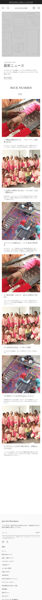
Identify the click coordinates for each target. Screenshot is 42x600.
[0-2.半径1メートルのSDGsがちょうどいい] (21, 374)
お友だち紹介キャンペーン (10, 579)
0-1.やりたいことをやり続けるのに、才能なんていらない (21, 447)
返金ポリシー (6, 592)
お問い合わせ (6, 572)
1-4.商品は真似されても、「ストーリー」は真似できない (21, 141)
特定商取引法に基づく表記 (10, 585)
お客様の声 (5, 575)
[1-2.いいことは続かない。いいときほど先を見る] (21, 221)
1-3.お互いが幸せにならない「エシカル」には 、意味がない (21, 191)
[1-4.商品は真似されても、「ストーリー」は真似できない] (21, 118)
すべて (20, 93)
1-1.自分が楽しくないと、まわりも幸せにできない (21, 296)
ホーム (4, 551)
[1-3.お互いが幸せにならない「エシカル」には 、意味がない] (21, 169)
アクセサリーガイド (8, 561)
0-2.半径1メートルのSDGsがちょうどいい (19, 396)
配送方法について (7, 554)
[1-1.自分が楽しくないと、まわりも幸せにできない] (21, 273)
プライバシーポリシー (34, 536)
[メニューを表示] (3, 8)
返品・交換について (8, 558)
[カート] (38, 8)
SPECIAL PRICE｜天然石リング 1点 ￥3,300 (21, 2)
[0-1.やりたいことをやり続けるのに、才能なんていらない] (21, 424)
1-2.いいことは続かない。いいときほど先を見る (21, 244)
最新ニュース (14, 65)
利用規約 (6, 538)
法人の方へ (5, 596)
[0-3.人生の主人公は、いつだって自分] (21, 326)
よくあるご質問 (6, 568)
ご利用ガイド (6, 565)
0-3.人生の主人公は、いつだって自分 (17, 347)
